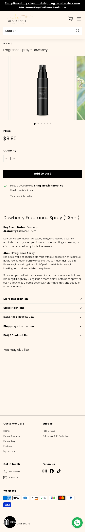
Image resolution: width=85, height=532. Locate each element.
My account (9, 451)
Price (7, 131)
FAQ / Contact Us (15, 335)
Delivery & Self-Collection (55, 436)
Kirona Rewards (11, 436)
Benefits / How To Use (18, 317)
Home (6, 43)
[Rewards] (10, 522)
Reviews (7, 446)
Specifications (14, 308)
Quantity (9, 150)
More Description (15, 299)
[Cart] (70, 19)
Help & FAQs (49, 430)
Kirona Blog (9, 441)
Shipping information (18, 326)
